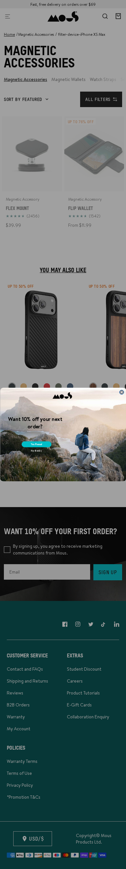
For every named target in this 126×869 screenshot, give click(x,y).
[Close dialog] (121, 392)
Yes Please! (36, 444)
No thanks (36, 450)
